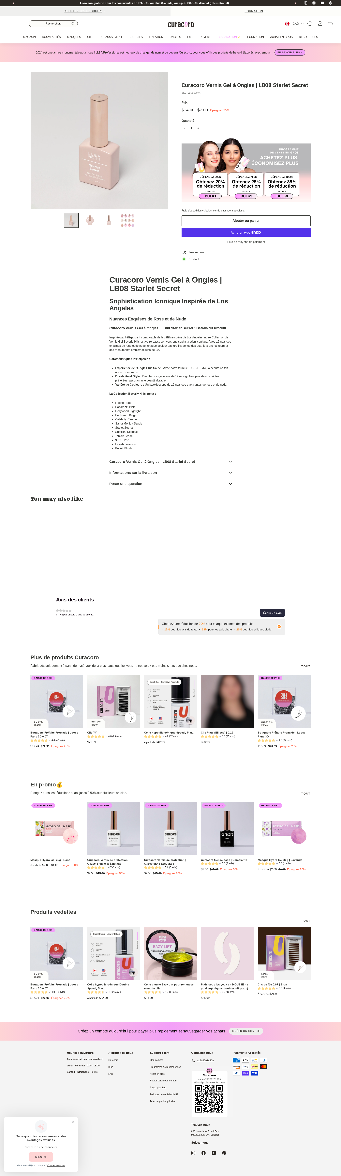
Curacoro (113, 1060)
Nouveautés (51, 37)
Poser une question (125, 484)
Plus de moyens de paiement (246, 241)
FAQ (110, 1074)
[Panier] (330, 23)
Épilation (156, 37)
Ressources (308, 37)
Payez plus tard (158, 1087)
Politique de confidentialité (164, 1094)
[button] (272, 613)
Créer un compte (246, 1031)
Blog (110, 1067)
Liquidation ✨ (230, 37)
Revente (206, 37)
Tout (306, 666)
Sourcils (136, 37)
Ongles (175, 37)
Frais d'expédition (191, 210)
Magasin (29, 37)
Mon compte (156, 1060)
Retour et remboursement (163, 1080)
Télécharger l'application (163, 1101)
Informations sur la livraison (133, 473)
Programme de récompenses (165, 1067)
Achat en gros (281, 37)
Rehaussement (111, 37)
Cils (90, 37)
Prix (184, 102)
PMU (190, 37)
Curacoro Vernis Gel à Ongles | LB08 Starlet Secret (152, 462)
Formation (255, 37)
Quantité (188, 120)
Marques (74, 37)
